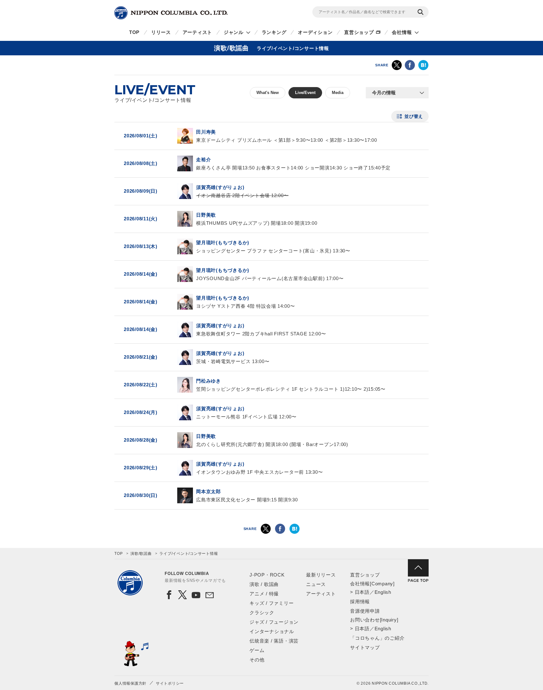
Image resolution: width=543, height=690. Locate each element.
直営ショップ (359, 32)
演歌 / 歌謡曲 (264, 584)
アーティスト (197, 32)
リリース (161, 32)
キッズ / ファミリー (271, 603)
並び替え (413, 116)
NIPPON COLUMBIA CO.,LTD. (171, 12)
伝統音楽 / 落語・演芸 (274, 640)
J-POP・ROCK (267, 574)
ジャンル (234, 32)
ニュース (316, 584)
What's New (267, 92)
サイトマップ (365, 647)
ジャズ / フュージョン (274, 622)
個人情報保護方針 (130, 683)
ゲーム (257, 650)
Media (337, 92)
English (383, 592)
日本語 (362, 592)
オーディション (315, 32)
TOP (134, 32)
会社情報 (402, 32)
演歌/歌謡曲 (141, 553)
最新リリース (321, 574)
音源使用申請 (365, 611)
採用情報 (360, 601)
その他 (257, 659)
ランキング (274, 32)
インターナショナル (272, 631)
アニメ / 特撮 (264, 593)
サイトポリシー (170, 683)
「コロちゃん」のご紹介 (377, 638)
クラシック (262, 612)
